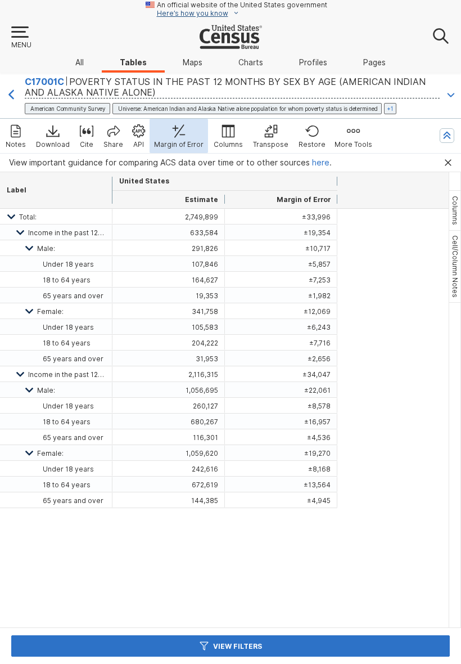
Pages (374, 62)
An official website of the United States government (242, 5)
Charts (250, 62)
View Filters (237, 646)
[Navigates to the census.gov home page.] (231, 44)
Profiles (313, 62)
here (320, 162)
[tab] (454, 210)
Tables (133, 62)
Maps (192, 62)
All (79, 62)
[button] (20, 37)
